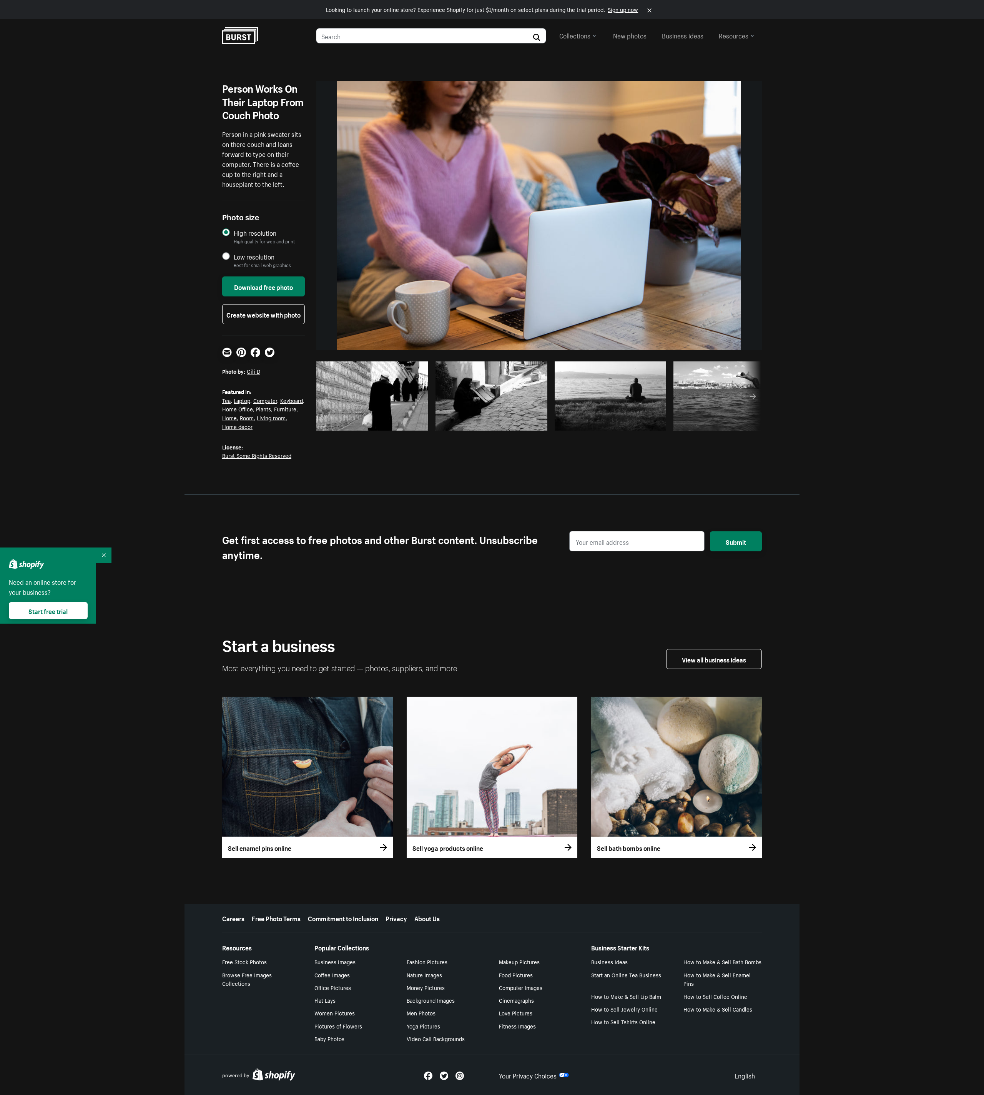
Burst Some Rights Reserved (256, 455)
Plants (263, 408)
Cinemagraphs (516, 1000)
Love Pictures (515, 1012)
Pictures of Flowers (338, 1026)
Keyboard (291, 400)
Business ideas (682, 35)
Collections (574, 35)
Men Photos (421, 1012)
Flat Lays (325, 1000)
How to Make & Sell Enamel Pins (717, 979)
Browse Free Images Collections (247, 979)
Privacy (396, 918)
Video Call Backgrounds (436, 1038)
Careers (233, 918)
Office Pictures (332, 987)
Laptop (242, 400)
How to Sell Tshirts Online (623, 1021)
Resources (733, 35)
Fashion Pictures (427, 961)
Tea (226, 400)
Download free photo (263, 286)
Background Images (431, 1000)
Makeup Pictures (519, 961)
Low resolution (254, 256)
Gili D (253, 371)
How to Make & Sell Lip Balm (626, 996)
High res (374, 422)
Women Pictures (334, 1012)
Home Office (237, 408)
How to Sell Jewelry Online (624, 1009)
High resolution (255, 232)
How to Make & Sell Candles (717, 1009)
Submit (736, 541)
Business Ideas (609, 961)
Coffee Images (332, 974)
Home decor (237, 426)
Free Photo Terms (276, 918)
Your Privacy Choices (528, 1075)
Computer (265, 400)
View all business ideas (714, 659)
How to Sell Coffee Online (715, 996)
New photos (630, 35)
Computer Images (520, 987)
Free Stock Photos (244, 961)
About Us (427, 918)
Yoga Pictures (423, 1026)
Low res (404, 422)
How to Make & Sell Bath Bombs (722, 961)
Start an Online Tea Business (626, 974)
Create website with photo (263, 314)
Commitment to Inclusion (343, 918)
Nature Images (424, 974)
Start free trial (48, 611)
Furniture (285, 408)
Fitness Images (517, 1026)
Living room (271, 417)
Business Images (335, 961)
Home (229, 417)
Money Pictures (426, 987)
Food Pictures (516, 974)
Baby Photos (329, 1038)
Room (247, 417)
